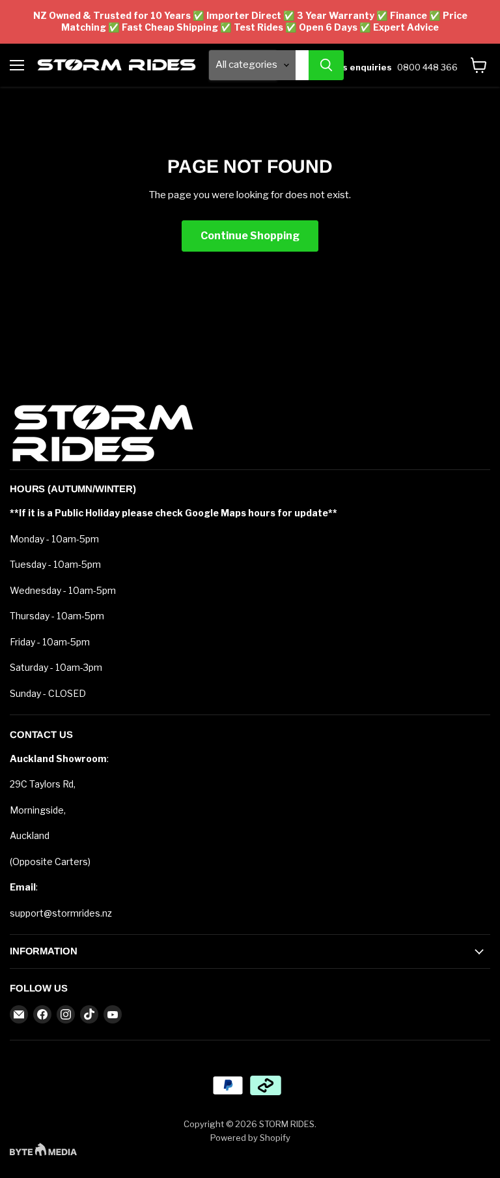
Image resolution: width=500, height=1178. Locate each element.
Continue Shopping (250, 235)
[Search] (326, 65)
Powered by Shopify (250, 1137)
